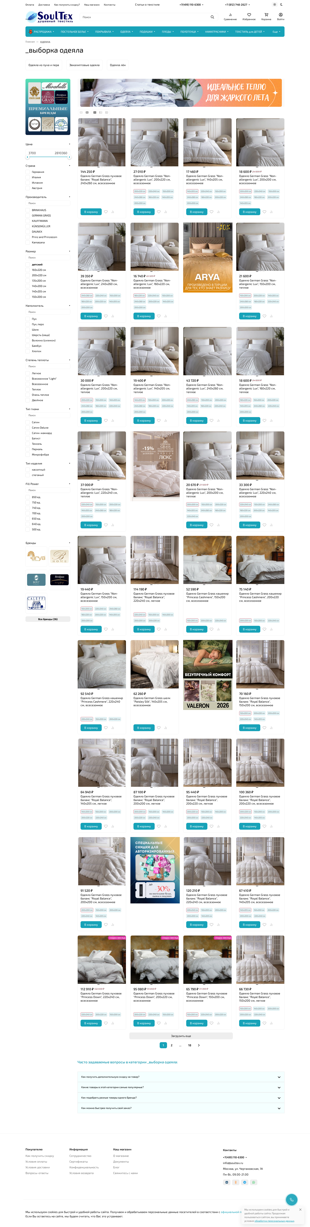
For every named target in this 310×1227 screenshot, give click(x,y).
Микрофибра (40, 454)
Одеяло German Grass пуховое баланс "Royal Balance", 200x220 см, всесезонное (259, 799)
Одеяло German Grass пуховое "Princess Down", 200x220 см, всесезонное (154, 997)
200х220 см (220, 197)
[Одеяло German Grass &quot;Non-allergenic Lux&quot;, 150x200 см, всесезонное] (102, 560)
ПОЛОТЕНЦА (188, 31)
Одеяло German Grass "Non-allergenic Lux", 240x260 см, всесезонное (99, 284)
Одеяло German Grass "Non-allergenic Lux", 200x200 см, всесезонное (257, 179)
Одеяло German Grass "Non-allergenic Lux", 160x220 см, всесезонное (152, 284)
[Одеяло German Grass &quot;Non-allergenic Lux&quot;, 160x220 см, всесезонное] (155, 247)
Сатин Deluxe (40, 427)
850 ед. (36, 497)
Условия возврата (81, 1173)
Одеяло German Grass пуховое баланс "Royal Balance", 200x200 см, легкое (154, 799)
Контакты (109, 4)
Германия (38, 171)
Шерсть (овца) (41, 334)
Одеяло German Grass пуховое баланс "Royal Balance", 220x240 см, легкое (154, 597)
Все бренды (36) (48, 619)
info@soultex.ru (233, 1163)
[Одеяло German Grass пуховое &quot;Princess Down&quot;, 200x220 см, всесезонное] (155, 960)
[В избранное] (106, 211)
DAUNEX (37, 231)
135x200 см (39, 280)
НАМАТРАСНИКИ (215, 31)
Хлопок (36, 351)
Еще (275, 31)
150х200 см (168, 191)
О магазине (121, 1155)
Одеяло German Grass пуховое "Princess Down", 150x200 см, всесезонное (206, 997)
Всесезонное (40, 383)
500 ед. (36, 529)
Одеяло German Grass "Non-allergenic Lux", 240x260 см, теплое (205, 388)
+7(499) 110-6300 (190, 4)
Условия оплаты (36, 1161)
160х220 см (154, 197)
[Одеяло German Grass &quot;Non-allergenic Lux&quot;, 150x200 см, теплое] (260, 247)
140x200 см (39, 286)
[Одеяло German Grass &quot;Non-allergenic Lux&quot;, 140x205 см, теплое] (155, 351)
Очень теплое (40, 394)
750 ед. (36, 502)
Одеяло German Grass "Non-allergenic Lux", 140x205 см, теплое (152, 388)
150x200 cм (39, 296)
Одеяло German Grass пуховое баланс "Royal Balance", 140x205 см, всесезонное (259, 898)
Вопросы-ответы (36, 1173)
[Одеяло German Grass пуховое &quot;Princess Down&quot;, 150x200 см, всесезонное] (207, 960)
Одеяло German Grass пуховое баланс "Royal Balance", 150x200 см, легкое (259, 997)
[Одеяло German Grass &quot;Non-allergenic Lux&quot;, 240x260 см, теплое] (207, 351)
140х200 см (167, 614)
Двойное (37, 400)
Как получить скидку (39, 1155)
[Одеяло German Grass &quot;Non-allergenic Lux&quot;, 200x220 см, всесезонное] (155, 142)
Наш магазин (92, 4)
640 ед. (36, 523)
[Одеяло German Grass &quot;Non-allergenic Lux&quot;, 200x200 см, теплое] (207, 455)
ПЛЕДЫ (166, 31)
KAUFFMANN (40, 220)
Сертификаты (78, 1161)
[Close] (300, 1209)
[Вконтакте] (227, 1182)
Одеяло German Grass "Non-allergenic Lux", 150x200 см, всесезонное (99, 597)
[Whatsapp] (253, 1182)
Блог (116, 1167)
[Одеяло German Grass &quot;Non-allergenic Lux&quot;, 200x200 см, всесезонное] (260, 142)
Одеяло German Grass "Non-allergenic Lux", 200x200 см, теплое (205, 492)
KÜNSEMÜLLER (41, 226)
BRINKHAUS (39, 210)
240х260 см (139, 197)
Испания (37, 182)
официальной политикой (237, 1212)
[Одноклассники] (235, 1182)
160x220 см (39, 269)
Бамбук (36, 345)
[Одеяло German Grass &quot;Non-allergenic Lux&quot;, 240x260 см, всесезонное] (102, 247)
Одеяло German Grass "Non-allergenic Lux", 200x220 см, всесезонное (152, 179)
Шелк (35, 329)
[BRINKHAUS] (59, 580)
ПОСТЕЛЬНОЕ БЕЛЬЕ (73, 31)
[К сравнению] (112, 211)
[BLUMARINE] (59, 556)
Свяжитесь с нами (125, 1173)
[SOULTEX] (49, 16)
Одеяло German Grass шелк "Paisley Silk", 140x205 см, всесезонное (151, 701)
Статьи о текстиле (147, 4)
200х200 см (139, 203)
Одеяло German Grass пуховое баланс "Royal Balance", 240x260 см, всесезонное (101, 179)
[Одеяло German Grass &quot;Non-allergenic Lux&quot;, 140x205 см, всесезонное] (207, 142)
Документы (121, 1161)
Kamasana (38, 242)
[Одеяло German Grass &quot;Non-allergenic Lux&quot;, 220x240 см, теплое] (102, 455)
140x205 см (39, 291)
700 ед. (36, 513)
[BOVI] (36, 580)
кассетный (38, 469)
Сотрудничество (80, 1155)
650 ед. (36, 518)
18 (189, 1045)
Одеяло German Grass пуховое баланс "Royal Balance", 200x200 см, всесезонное (101, 898)
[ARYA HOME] (36, 556)
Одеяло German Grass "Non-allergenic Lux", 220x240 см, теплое (99, 492)
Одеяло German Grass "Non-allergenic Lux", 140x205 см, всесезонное (205, 179)
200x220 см (39, 275)
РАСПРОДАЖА (42, 31)
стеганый (38, 474)
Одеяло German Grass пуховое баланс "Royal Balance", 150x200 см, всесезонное (259, 701)
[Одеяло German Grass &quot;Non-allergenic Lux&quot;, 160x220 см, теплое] (260, 351)
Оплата (29, 4)
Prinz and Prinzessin (44, 237)
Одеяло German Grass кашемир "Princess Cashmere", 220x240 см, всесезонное (102, 701)
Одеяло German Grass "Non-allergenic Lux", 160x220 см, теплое (257, 388)
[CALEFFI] (36, 603)
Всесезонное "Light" (44, 378)
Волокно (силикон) (43, 340)
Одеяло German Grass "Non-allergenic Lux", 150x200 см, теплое (257, 284)
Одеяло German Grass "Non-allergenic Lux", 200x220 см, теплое (99, 388)
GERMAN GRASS (41, 215)
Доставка (44, 4)
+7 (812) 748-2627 (236, 4)
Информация (78, 1149)
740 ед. (36, 507)
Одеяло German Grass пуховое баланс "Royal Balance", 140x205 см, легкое (101, 799)
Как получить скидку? (67, 4)
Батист (36, 438)
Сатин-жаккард (42, 432)
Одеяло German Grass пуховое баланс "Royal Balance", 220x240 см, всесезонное (206, 898)
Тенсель (37, 443)
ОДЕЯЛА (125, 31)
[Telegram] (244, 1182)
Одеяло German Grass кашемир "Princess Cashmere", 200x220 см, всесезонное (260, 597)
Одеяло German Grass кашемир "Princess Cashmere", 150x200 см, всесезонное (207, 597)
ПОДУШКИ (146, 31)
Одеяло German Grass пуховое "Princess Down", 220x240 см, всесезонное (101, 997)
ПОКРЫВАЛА (103, 31)
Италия (36, 177)
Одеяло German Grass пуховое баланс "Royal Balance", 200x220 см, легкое (206, 799)
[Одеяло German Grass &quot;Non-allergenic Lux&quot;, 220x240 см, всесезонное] (260, 455)
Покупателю (34, 1149)
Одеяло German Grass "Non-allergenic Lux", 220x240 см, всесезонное (257, 492)
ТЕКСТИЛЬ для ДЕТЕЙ (248, 31)
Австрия (37, 188)
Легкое (36, 373)
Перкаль (37, 449)
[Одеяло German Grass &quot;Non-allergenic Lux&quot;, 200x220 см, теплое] (102, 351)
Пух (34, 318)
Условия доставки (37, 1167)
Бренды (31, 542)
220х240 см (154, 191)
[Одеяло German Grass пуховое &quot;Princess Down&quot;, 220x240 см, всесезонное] (102, 960)
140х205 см (167, 197)
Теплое (36, 389)
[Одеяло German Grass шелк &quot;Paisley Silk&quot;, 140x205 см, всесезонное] (155, 664)
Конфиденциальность (84, 1167)
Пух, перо (38, 324)
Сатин (35, 422)
